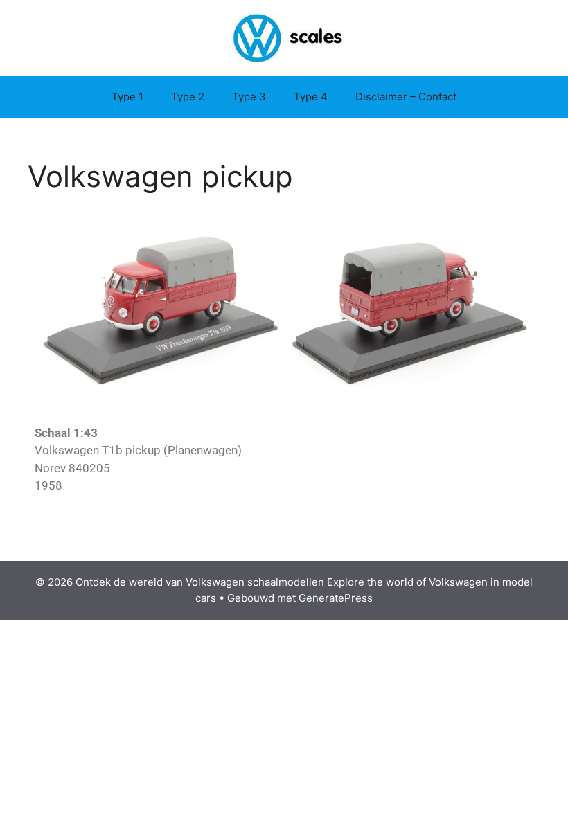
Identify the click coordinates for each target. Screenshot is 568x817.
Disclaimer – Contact (405, 96)
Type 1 (127, 96)
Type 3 (249, 96)
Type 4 (311, 96)
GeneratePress (336, 597)
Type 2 (187, 96)
